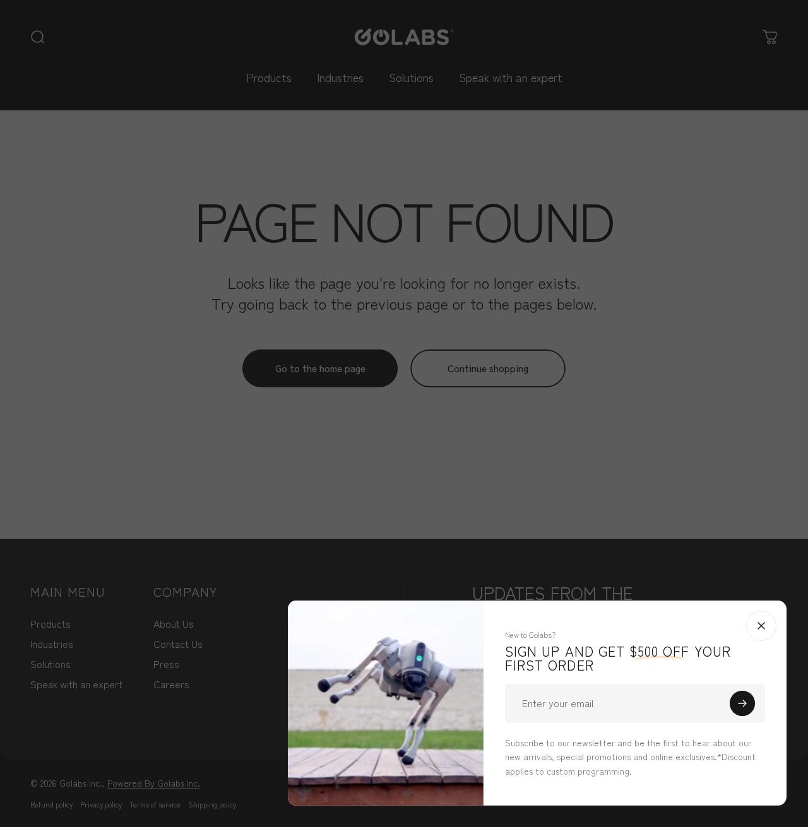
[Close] (761, 626)
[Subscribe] (742, 703)
